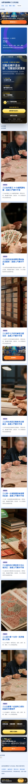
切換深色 (19, 5)
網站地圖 (22, 769)
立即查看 (21, 780)
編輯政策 (10, 769)
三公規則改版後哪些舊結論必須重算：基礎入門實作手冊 (13, 261)
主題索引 (3, 769)
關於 (14, 5)
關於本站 (16, 769)
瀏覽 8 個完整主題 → (8, 50)
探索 (2, 5)
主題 (6, 5)
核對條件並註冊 (14, 110)
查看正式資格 (14, 731)
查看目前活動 (14, 115)
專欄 (10, 5)
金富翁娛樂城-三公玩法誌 (9, 2)
